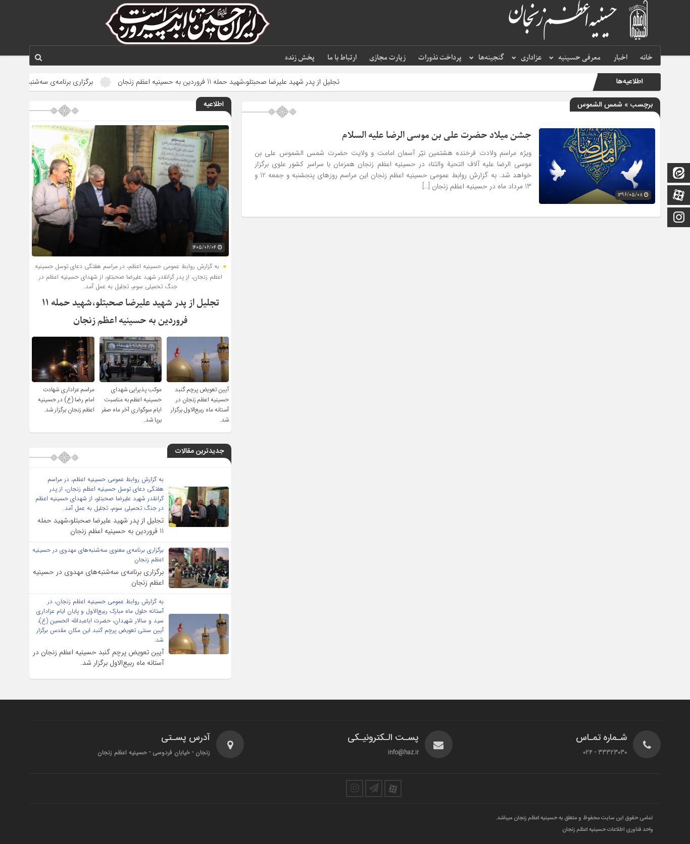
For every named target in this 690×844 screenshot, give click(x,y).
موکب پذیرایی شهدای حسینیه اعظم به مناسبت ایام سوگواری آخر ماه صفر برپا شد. (132, 405)
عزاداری (531, 57)
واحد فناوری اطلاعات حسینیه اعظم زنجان (607, 829)
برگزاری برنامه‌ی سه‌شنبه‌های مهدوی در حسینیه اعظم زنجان (98, 577)
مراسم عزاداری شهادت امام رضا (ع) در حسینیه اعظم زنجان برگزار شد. (66, 400)
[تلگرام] (373, 788)
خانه (646, 57)
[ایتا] (679, 174)
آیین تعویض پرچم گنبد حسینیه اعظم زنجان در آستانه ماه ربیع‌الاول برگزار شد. (200, 405)
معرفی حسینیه (579, 57)
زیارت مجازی (387, 57)
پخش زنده (300, 57)
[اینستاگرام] (679, 218)
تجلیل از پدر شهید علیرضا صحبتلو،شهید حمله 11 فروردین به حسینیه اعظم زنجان (260, 81)
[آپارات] (679, 196)
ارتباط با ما (342, 57)
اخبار (620, 57)
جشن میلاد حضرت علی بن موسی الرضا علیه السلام (436, 135)
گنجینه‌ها (491, 57)
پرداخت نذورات (440, 57)
